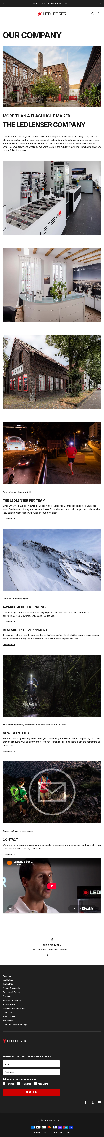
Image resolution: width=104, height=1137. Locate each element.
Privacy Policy (9, 1004)
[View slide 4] (56, 955)
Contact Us (8, 984)
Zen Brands (8, 1020)
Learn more (9, 518)
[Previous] (4, 3)
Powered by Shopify (61, 1132)
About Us (7, 976)
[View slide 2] (50, 955)
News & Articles (10, 1016)
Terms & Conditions (12, 1000)
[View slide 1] (47, 955)
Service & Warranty (11, 988)
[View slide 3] (53, 955)
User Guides (8, 1012)
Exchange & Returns (12, 992)
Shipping (7, 996)
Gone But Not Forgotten (14, 1008)
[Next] (100, 3)
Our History (8, 980)
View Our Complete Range (15, 1025)
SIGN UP (31, 1092)
